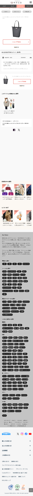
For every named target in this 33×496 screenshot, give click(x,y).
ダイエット (21, 290)
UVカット (5, 325)
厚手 (25, 353)
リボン (19, 382)
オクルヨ (20, 420)
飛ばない (20, 337)
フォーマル (21, 389)
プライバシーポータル (22, 469)
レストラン (22, 274)
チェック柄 (18, 379)
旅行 (4, 277)
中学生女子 (15, 404)
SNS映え (16, 370)
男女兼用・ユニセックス (25, 370)
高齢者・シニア (11, 410)
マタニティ (15, 281)
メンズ (4, 6)
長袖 (15, 357)
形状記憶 (10, 331)
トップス (4, 301)
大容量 (14, 350)
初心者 (20, 404)
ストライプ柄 (25, 379)
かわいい (9, 385)
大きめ (16, 347)
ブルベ (19, 363)
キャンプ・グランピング (8, 290)
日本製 (9, 360)
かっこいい (15, 389)
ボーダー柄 (12, 379)
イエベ (14, 363)
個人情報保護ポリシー (8, 469)
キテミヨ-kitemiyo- (7, 121)
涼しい (9, 340)
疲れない (26, 337)
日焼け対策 (10, 347)
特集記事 (27, 11)
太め (4, 350)
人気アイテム (16, 11)
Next (30, 191)
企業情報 (4, 450)
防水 (15, 325)
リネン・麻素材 (6, 379)
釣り (16, 290)
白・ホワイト (5, 395)
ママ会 (9, 281)
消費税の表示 (14, 461)
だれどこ (14, 420)
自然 (26, 385)
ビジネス (4, 271)
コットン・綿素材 (25, 376)
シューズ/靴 (12, 304)
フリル (14, 382)
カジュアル (20, 385)
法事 (4, 294)
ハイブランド (10, 366)
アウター (9, 301)
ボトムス (14, 301)
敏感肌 (25, 360)
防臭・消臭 (16, 328)
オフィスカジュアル (12, 271)
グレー (18, 395)
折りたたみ (19, 353)
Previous (3, 191)
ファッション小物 (6, 308)
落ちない (26, 340)
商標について (21, 476)
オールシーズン (26, 263)
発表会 (20, 281)
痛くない (16, 344)
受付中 (6, 11)
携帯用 (14, 353)
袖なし (25, 357)
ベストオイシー (18, 422)
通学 (4, 284)
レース (9, 382)
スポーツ (14, 284)
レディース (20, 6)
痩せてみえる (10, 344)
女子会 (24, 277)
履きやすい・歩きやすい (18, 340)
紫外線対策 (5, 347)
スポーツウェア (21, 308)
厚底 (9, 363)
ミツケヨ (18, 424)
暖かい (4, 340)
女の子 (20, 407)
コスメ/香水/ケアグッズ (7, 314)
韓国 (15, 360)
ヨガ (14, 287)
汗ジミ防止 (5, 331)
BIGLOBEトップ (6, 480)
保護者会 (4, 281)
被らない (4, 344)
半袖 (9, 357)
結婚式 (27, 290)
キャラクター (18, 410)
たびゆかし (24, 424)
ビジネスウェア (26, 301)
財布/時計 (24, 304)
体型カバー (20, 360)
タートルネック (11, 376)
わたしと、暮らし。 (8, 422)
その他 (21, 311)
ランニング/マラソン (7, 287)
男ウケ (4, 366)
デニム (4, 376)
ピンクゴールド (16, 398)
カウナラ (13, 424)
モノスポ (25, 422)
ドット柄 (4, 382)
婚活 (20, 277)
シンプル (14, 385)
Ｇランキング (7, 420)
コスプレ (4, 415)
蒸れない (15, 337)
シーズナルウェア (6, 311)
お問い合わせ (5, 461)
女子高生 (9, 404)
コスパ (4, 370)
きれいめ (4, 389)
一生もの (16, 366)
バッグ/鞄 (18, 304)
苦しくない (5, 337)
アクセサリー (14, 308)
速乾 (20, 325)
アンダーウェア (6, 304)
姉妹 (15, 407)
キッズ (12, 6)
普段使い (9, 389)
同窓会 (9, 274)
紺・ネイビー (24, 395)
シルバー (4, 398)
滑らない (10, 337)
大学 (15, 277)
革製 (25, 382)
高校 (9, 277)
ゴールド (9, 398)
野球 (19, 287)
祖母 (10, 407)
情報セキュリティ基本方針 (9, 476)
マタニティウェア (15, 311)
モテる (24, 363)
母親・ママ (5, 407)
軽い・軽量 (20, 350)
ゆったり (9, 350)
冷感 (10, 325)
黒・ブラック (12, 395)
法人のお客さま (7, 446)
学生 (4, 410)
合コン (24, 271)
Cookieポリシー (6, 473)
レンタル (4, 363)
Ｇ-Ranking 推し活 (21, 425)
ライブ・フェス (16, 274)
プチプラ (26, 366)
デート (4, 274)
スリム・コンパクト (7, 353)
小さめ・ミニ (22, 347)
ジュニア (4, 404)
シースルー (17, 376)
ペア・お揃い (10, 370)
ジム (20, 284)
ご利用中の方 (6, 455)
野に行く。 (6, 424)
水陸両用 (22, 328)
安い (21, 366)
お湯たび (25, 420)
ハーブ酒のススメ (11, 425)
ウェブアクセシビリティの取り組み (11, 465)
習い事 (25, 281)
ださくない (22, 344)
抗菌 (27, 328)
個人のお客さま (7, 441)
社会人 (25, 407)
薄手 (4, 357)
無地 (4, 385)
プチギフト (26, 404)
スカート (20, 301)
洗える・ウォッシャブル (8, 328)
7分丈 (4, 360)
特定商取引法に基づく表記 (20, 473)
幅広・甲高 (20, 357)
